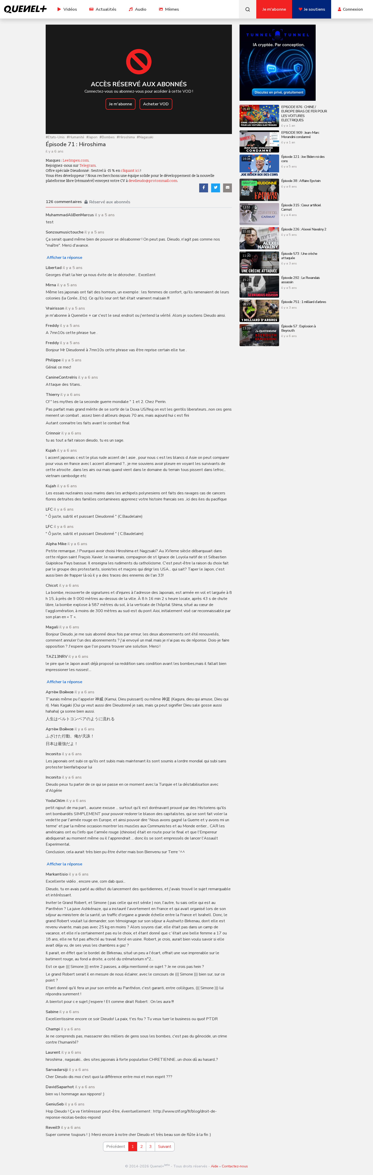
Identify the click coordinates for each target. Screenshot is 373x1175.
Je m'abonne (120, 104)
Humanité (75, 137)
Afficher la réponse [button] (64, 257)
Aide (214, 1166)
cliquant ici (130, 171)
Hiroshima (126, 137)
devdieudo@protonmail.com (152, 181)
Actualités (106, 9)
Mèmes (172, 9)
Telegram (87, 165)
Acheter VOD (156, 104)
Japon (91, 137)
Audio (140, 9)
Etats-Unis (55, 137)
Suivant (164, 1146)
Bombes (107, 137)
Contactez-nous (235, 1166)
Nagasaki (145, 137)
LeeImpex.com (76, 160)
